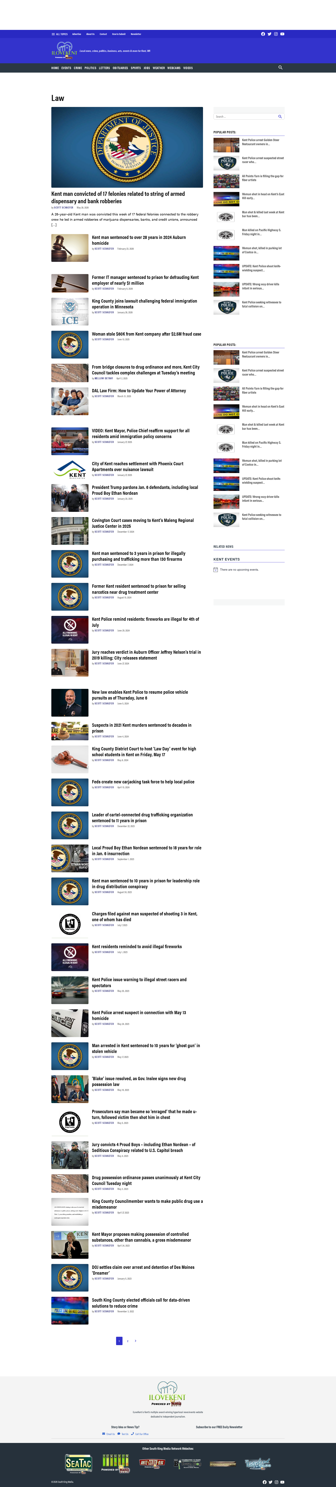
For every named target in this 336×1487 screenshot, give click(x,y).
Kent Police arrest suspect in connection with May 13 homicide (139, 1015)
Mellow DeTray (104, 378)
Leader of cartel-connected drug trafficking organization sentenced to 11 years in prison (142, 817)
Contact (103, 34)
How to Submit (119, 34)
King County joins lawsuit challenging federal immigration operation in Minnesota (144, 303)
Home (55, 67)
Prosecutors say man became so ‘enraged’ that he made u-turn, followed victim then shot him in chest (144, 1114)
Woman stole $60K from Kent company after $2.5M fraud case (146, 333)
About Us (90, 34)
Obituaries (120, 67)
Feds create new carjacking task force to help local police (143, 781)
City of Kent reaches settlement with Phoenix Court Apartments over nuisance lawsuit (137, 466)
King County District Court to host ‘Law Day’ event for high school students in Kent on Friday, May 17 (144, 751)
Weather (159, 67)
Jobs (147, 67)
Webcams (173, 67)
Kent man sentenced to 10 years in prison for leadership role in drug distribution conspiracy (146, 883)
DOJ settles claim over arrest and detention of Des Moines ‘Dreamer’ (143, 1269)
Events (66, 67)
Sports (136, 67)
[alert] (249, 569)
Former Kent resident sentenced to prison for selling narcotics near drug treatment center (139, 588)
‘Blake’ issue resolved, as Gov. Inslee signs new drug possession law (139, 1081)
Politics (90, 67)
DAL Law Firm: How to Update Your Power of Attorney (139, 390)
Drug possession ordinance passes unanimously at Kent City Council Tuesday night (146, 1180)
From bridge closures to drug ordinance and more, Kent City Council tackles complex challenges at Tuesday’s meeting (146, 369)
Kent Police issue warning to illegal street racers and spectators (139, 982)
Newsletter (136, 34)
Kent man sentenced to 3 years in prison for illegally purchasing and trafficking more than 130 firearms (139, 555)
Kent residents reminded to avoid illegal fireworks (137, 946)
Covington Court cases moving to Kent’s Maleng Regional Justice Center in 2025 (143, 523)
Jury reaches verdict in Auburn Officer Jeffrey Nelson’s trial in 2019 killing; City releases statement (146, 654)
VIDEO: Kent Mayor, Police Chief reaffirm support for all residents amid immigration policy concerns (141, 433)
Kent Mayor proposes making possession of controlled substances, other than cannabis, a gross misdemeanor (141, 1236)
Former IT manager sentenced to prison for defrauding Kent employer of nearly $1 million (145, 279)
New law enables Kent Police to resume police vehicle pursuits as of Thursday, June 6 (140, 694)
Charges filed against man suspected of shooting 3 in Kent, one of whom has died (144, 916)
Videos (188, 67)
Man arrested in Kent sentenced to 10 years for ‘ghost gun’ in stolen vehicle (146, 1048)
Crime (78, 67)
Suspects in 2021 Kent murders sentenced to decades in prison (142, 727)
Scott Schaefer (63, 207)
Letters (104, 67)
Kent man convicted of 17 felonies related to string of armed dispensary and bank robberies (118, 197)
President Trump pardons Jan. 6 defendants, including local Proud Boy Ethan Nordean (145, 490)
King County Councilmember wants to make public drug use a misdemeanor (147, 1203)
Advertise (76, 34)
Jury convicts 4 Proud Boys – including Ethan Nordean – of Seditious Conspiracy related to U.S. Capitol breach (143, 1147)
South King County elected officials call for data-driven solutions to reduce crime (141, 1302)
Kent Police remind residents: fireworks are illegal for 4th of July (145, 621)
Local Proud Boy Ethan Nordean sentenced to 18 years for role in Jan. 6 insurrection (146, 850)
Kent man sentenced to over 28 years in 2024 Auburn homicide (139, 240)
